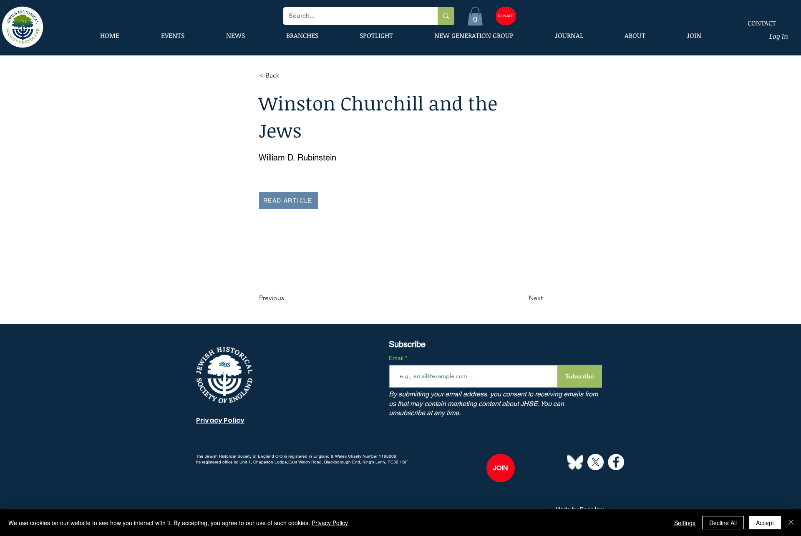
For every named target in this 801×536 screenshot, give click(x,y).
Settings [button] (684, 522)
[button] (475, 16)
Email (397, 358)
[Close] (791, 522)
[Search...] (446, 16)
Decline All (723, 522)
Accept (765, 522)
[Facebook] (616, 462)
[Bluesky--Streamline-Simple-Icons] (575, 462)
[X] (595, 462)
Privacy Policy (330, 522)
